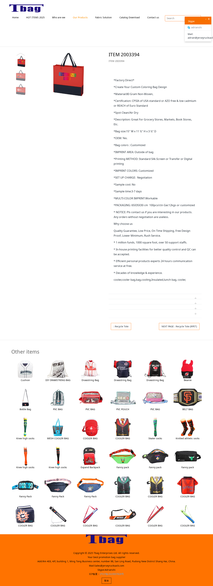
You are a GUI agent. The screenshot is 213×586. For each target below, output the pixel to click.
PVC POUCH (122, 409)
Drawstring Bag (90, 380)
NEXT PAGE (179, 326)
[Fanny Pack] (25, 485)
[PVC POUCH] (123, 397)
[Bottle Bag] (25, 397)
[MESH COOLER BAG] (58, 426)
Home (15, 17)
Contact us (153, 17)
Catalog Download (129, 17)
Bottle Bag (25, 409)
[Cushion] (25, 368)
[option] (56, 74)
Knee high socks (25, 438)
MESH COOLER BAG (58, 438)
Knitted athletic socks (188, 438)
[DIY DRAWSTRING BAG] (58, 368)
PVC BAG (58, 409)
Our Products (80, 17)
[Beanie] (188, 368)
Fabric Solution (103, 17)
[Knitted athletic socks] (188, 426)
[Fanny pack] (123, 456)
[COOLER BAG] (90, 426)
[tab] (155, 72)
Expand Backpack (90, 467)
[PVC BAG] (58, 397)
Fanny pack (122, 467)
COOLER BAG (90, 438)
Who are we (58, 17)
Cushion (25, 380)
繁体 (106, 580)
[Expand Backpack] (90, 456)
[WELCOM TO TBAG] (26, 8)
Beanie (188, 380)
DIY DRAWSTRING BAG (57, 380)
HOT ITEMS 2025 (35, 17)
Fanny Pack (25, 496)
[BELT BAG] (188, 397)
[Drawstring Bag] (90, 368)
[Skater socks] (155, 426)
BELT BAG (187, 409)
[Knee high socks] (25, 426)
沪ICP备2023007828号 (112, 574)
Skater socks (155, 438)
